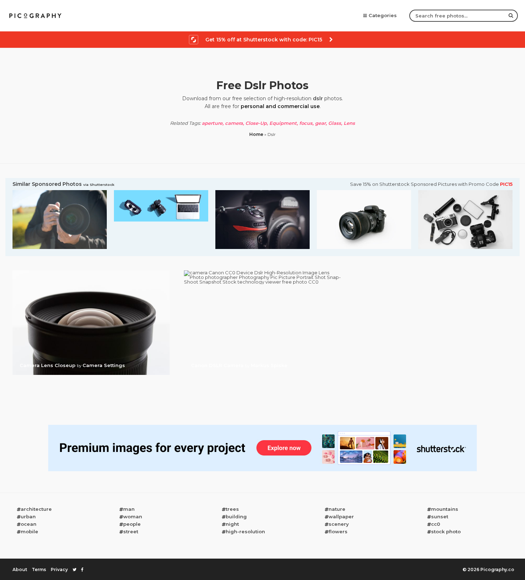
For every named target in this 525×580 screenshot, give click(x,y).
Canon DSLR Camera (218, 365)
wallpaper (341, 516)
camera (234, 123)
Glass (334, 123)
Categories (383, 15)
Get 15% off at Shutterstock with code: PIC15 (263, 39)
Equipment (283, 123)
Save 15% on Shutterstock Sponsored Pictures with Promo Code (431, 184)
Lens (349, 123)
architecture (36, 509)
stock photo (446, 531)
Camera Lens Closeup (48, 365)
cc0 (435, 524)
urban (28, 516)
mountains (444, 509)
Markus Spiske (269, 365)
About (19, 569)
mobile (29, 531)
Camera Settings (103, 365)
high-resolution (245, 531)
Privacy (59, 569)
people (132, 524)
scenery (339, 524)
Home (256, 134)
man (129, 509)
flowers (338, 531)
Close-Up (256, 123)
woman (132, 516)
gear (320, 123)
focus (305, 123)
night (232, 524)
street (130, 531)
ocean (28, 524)
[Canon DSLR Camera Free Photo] (262, 272)
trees (232, 509)
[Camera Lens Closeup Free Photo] (91, 272)
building (236, 516)
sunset (439, 516)
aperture (212, 123)
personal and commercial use (280, 106)
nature (337, 509)
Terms (39, 569)
